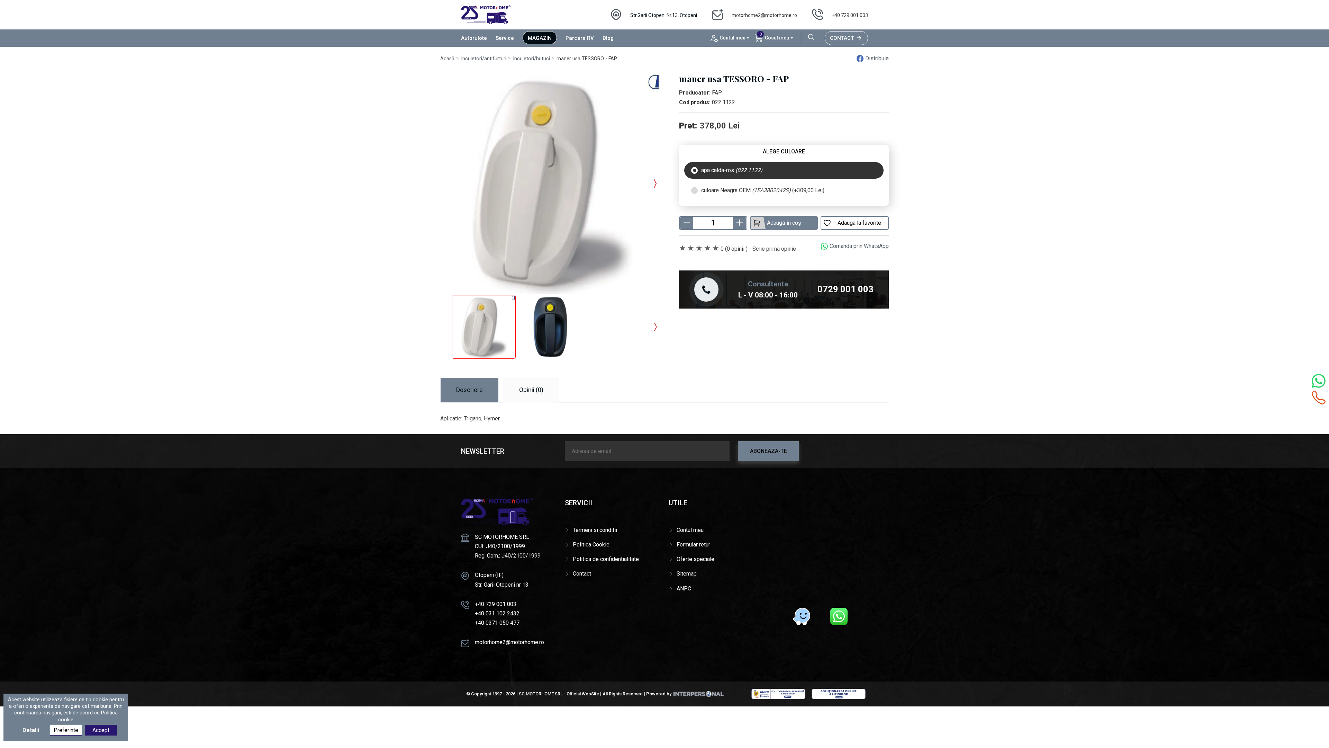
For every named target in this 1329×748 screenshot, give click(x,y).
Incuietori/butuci (531, 59)
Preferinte (66, 730)
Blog (608, 38)
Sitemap (687, 573)
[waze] (801, 616)
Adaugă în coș (784, 223)
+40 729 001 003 (850, 15)
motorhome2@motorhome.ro (764, 15)
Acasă (447, 59)
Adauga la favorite (859, 223)
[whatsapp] (839, 616)
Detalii (30, 730)
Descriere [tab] (469, 389)
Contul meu (690, 530)
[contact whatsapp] (1319, 381)
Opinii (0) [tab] (531, 389)
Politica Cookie (591, 544)
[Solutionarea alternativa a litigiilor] (778, 694)
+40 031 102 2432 (497, 613)
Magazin (540, 38)
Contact (842, 38)
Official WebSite (583, 693)
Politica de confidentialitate (606, 559)
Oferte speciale (695, 559)
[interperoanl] (698, 693)
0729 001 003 (845, 289)
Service (505, 38)
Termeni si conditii (595, 530)
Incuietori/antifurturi (483, 59)
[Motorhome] (485, 14)
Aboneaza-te (768, 451)
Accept (100, 730)
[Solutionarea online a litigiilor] (838, 694)
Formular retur (693, 544)
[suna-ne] (1319, 397)
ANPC (684, 588)
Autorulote (474, 38)
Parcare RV (580, 38)
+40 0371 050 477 (497, 623)
